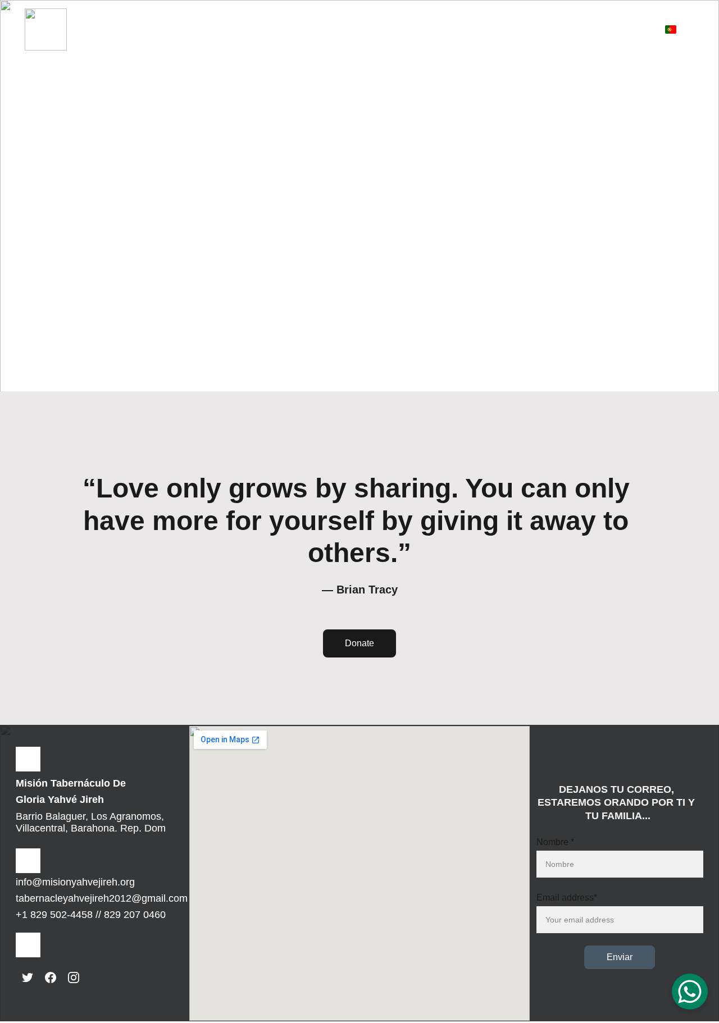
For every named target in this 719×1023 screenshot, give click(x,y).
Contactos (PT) (599, 42)
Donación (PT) (487, 16)
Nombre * (555, 842)
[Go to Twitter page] (27, 977)
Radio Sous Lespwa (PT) (579, 16)
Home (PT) (170, 16)
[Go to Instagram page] (73, 977)
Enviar (619, 957)
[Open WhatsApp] (690, 992)
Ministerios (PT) (253, 16)
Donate (359, 643)
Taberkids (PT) (416, 16)
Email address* (566, 897)
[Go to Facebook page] (50, 977)
